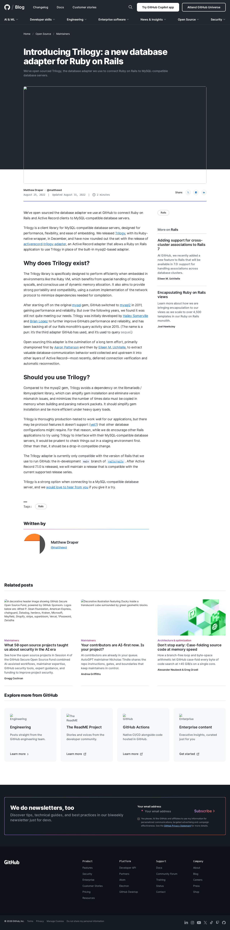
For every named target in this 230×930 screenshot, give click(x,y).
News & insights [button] (152, 19)
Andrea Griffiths (91, 673)
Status (160, 885)
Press (196, 885)
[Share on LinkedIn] (203, 192)
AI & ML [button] (9, 19)
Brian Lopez (39, 321)
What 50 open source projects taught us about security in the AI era (36, 647)
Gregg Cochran (13, 678)
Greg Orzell (191, 669)
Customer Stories (92, 885)
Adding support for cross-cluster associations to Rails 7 (181, 244)
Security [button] (216, 19)
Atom (122, 879)
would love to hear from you (67, 487)
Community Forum (166, 873)
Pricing (86, 891)
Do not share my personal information (85, 921)
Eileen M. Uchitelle (112, 347)
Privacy (40, 921)
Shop (196, 891)
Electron (124, 885)
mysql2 (125, 305)
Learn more (18, 754)
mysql (76, 305)
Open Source (43, 33)
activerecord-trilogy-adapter (45, 244)
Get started (187, 754)
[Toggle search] (130, 7)
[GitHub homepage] (7, 7)
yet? (94, 424)
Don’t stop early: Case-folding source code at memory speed (190, 647)
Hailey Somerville (135, 316)
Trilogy (120, 233)
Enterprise (88, 879)
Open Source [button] (187, 19)
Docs (159, 867)
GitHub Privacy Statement (177, 825)
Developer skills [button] (41, 19)
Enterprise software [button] (112, 19)
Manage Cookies (55, 921)
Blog (19, 7)
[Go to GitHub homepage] (11, 863)
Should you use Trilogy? (57, 377)
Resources (88, 897)
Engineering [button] (75, 19)
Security (87, 873)
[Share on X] (188, 192)
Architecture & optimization (174, 640)
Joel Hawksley (166, 326)
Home (27, 33)
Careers (197, 879)
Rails (41, 506)
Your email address (149, 806)
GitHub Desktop (128, 891)
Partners (124, 873)
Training (160, 879)
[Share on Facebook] (196, 192)
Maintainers (63, 33)
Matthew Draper (33, 190)
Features (87, 867)
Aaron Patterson (66, 347)
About (196, 867)
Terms (30, 921)
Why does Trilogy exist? (57, 263)
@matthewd (54, 190)
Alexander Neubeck (169, 669)
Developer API (127, 867)
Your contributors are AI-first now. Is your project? (112, 647)
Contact (160, 891)
